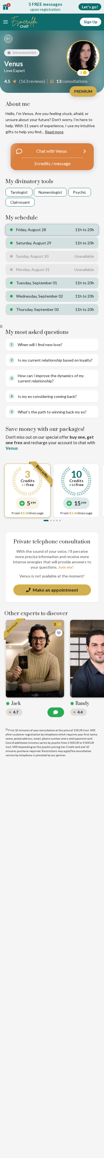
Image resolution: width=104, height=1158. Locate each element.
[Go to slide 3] (54, 520)
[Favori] (58, 632)
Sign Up (90, 21)
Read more (54, 131)
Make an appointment (55, 589)
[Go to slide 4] (57, 520)
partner (60, 755)
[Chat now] (55, 712)
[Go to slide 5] (60, 520)
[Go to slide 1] (46, 520)
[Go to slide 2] (51, 520)
